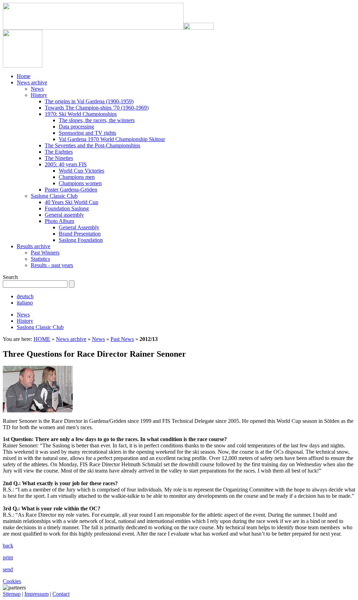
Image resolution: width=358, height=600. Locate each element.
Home (23, 76)
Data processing (76, 127)
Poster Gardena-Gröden (71, 190)
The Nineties (59, 158)
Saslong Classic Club (54, 196)
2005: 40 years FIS (66, 164)
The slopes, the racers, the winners (97, 120)
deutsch (25, 296)
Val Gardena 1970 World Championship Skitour (112, 139)
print (8, 557)
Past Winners (45, 253)
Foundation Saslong (67, 208)
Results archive (33, 246)
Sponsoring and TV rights (87, 133)
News (37, 89)
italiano (25, 303)
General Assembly (79, 227)
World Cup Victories (81, 171)
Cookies (12, 581)
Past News (122, 339)
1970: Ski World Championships (81, 114)
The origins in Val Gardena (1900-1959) (89, 101)
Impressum (36, 594)
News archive (32, 82)
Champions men (77, 177)
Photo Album (59, 221)
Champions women (80, 183)
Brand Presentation (80, 234)
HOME (42, 339)
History (39, 95)
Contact (61, 594)
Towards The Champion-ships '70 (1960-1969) (97, 108)
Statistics (40, 259)
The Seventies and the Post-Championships (92, 145)
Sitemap (12, 594)
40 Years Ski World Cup (71, 202)
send (8, 569)
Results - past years (52, 265)
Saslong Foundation (81, 240)
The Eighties (59, 152)
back (8, 546)
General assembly (64, 215)
